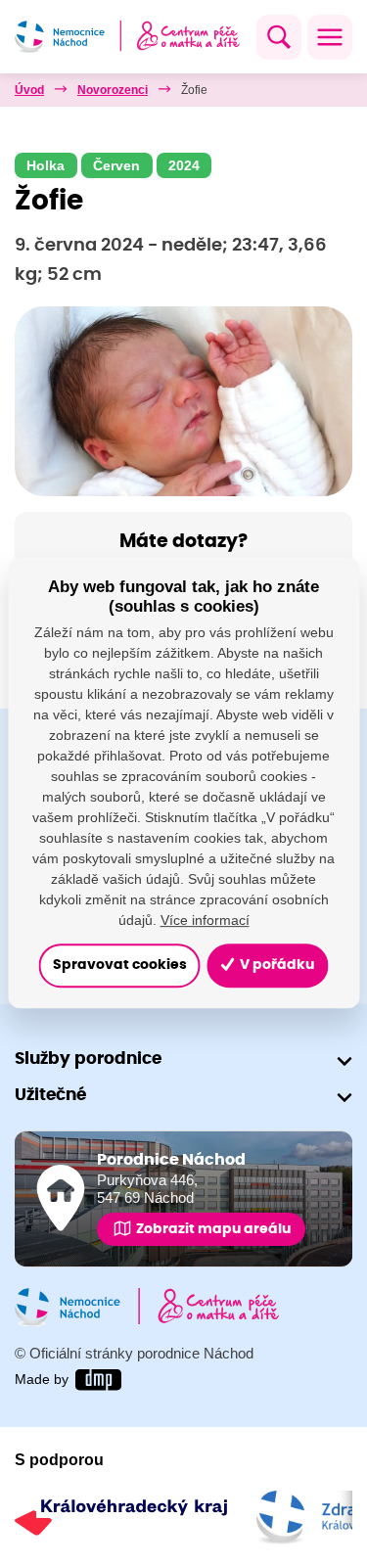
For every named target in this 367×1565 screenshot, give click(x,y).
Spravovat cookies (120, 965)
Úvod (29, 90)
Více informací (205, 920)
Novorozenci (112, 90)
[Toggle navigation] (329, 37)
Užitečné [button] (50, 1094)
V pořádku (275, 965)
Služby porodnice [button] (88, 1058)
